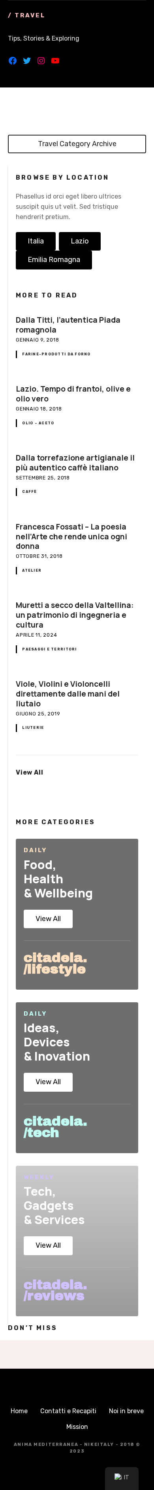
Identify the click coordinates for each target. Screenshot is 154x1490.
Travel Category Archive (77, 143)
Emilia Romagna (54, 259)
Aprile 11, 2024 (36, 635)
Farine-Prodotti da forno (56, 354)
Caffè (29, 492)
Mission (77, 1427)
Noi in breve (126, 1411)
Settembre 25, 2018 (43, 478)
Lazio (80, 241)
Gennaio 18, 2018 (39, 409)
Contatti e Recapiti (68, 1411)
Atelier (31, 570)
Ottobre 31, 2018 (39, 556)
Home (19, 1411)
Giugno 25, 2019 (38, 714)
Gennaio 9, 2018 (37, 340)
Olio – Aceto (38, 423)
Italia (36, 241)
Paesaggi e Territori (49, 649)
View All (48, 918)
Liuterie (33, 728)
